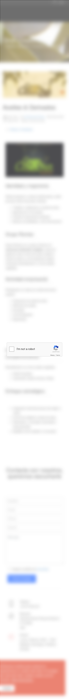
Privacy (52, 355)
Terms (58, 355)
